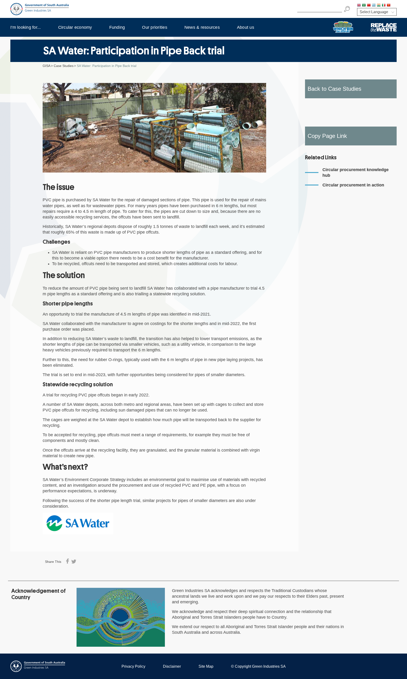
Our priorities (154, 27)
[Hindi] (379, 5)
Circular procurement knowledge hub (355, 172)
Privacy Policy (133, 666)
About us (245, 27)
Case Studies (63, 66)
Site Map (206, 666)
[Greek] (374, 5)
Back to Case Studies (334, 89)
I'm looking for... (25, 27)
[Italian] (384, 5)
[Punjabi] (393, 5)
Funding (117, 27)
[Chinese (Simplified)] (369, 5)
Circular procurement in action (353, 185)
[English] (359, 5)
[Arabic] (364, 5)
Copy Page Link (327, 136)
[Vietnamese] (389, 5)
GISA (46, 66)
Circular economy (75, 27)
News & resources (202, 27)
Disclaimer (172, 666)
